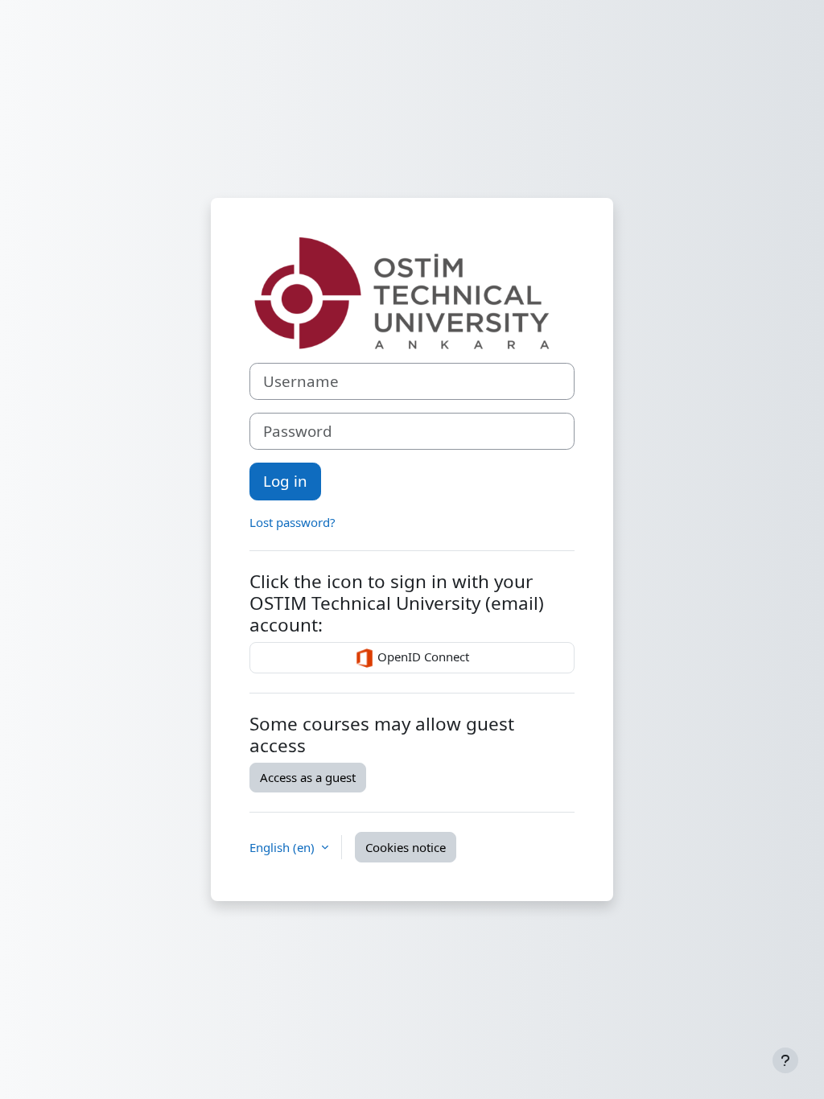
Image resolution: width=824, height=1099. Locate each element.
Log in (285, 481)
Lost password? (292, 522)
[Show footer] (785, 1060)
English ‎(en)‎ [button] (283, 847)
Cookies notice (405, 847)
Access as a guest (308, 777)
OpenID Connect (421, 656)
